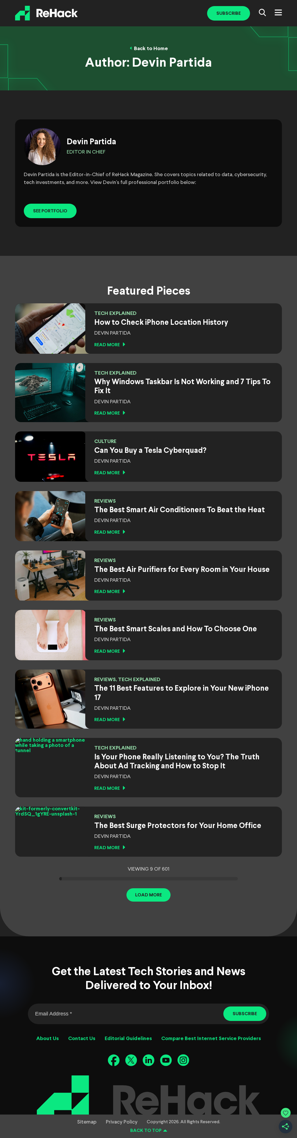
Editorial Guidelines (128, 1038)
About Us (47, 1038)
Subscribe (228, 13)
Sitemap (87, 1122)
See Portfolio (50, 211)
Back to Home (151, 48)
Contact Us (81, 1038)
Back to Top (146, 1130)
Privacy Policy (121, 1122)
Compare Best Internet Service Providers (211, 1038)
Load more (148, 895)
